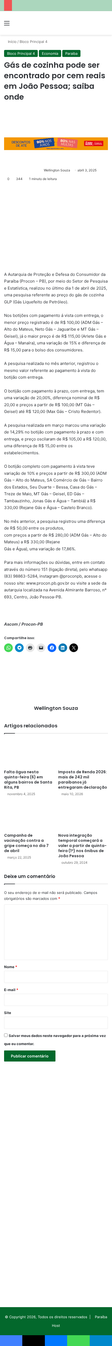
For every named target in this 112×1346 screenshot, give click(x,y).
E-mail (11, 990)
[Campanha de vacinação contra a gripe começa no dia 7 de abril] (29, 816)
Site (7, 1013)
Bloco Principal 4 (33, 41)
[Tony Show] (35, 23)
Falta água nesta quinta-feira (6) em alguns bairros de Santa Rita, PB (28, 779)
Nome (10, 967)
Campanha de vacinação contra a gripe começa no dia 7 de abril (26, 843)
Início (12, 41)
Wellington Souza (57, 170)
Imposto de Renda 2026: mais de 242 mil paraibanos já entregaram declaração (82, 779)
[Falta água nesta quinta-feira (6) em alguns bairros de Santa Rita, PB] (29, 753)
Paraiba (71, 53)
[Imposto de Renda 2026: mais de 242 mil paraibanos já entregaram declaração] (83, 753)
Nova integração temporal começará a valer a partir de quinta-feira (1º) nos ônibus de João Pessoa (82, 846)
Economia (50, 53)
